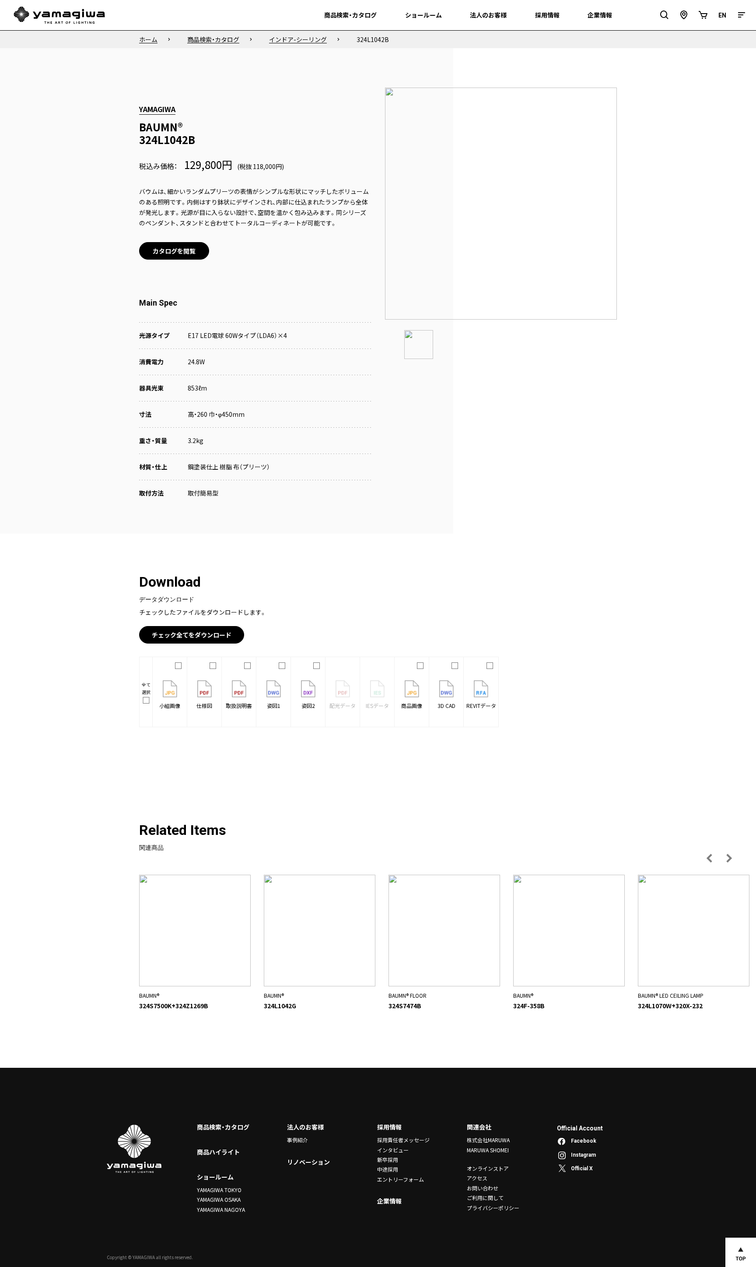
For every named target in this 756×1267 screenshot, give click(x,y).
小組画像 (169, 705)
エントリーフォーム (400, 1179)
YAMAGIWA (157, 109)
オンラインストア (488, 1168)
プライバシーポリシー (493, 1207)
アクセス (477, 1178)
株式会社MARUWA (488, 1140)
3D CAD (446, 705)
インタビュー (393, 1150)
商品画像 (411, 705)
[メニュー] (741, 15)
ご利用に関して (485, 1197)
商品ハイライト (218, 1151)
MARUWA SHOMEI (488, 1150)
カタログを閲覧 (174, 250)
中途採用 (387, 1169)
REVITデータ (481, 705)
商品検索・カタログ (223, 1127)
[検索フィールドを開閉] (664, 15)
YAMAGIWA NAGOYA (221, 1209)
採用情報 (389, 1127)
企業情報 (389, 1201)
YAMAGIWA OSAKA (219, 1199)
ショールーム (215, 1176)
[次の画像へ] (728, 858)
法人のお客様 (305, 1127)
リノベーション (308, 1162)
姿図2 (308, 705)
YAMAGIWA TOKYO (219, 1189)
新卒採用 (387, 1159)
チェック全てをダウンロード (191, 634)
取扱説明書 (239, 705)
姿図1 (273, 705)
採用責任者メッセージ (403, 1140)
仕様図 (204, 705)
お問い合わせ (482, 1188)
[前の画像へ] (709, 858)
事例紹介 (297, 1140)
